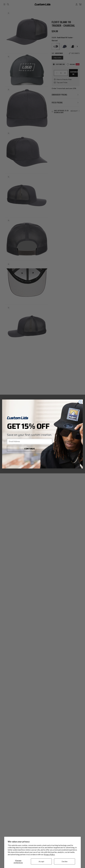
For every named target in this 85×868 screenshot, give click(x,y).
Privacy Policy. (49, 854)
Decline (64, 861)
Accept (41, 861)
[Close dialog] (80, 402)
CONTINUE (29, 448)
